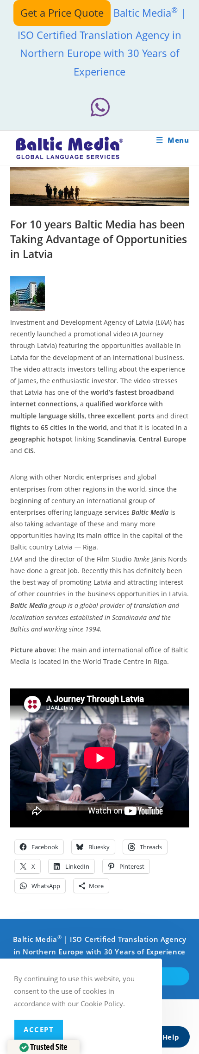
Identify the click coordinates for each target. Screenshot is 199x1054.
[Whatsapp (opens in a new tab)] (99, 107)
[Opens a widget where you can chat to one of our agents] (164, 1037)
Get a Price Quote (62, 12)
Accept (39, 1029)
